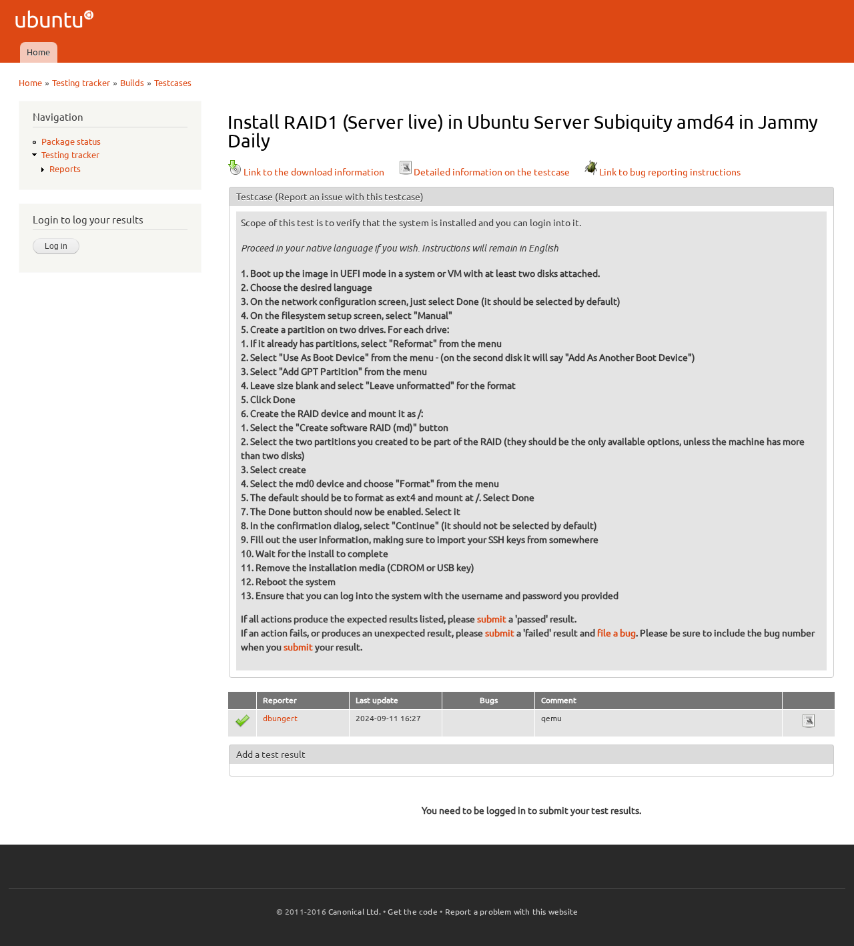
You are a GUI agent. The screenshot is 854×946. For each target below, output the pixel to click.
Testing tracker (81, 82)
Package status (71, 141)
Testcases (172, 82)
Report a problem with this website (511, 911)
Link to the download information (314, 172)
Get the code (412, 911)
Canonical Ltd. (354, 911)
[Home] (56, 21)
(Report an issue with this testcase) (349, 196)
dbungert (280, 718)
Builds (132, 82)
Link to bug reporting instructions (670, 172)
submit (491, 619)
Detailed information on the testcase (492, 172)
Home (38, 52)
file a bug (616, 633)
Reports (65, 168)
